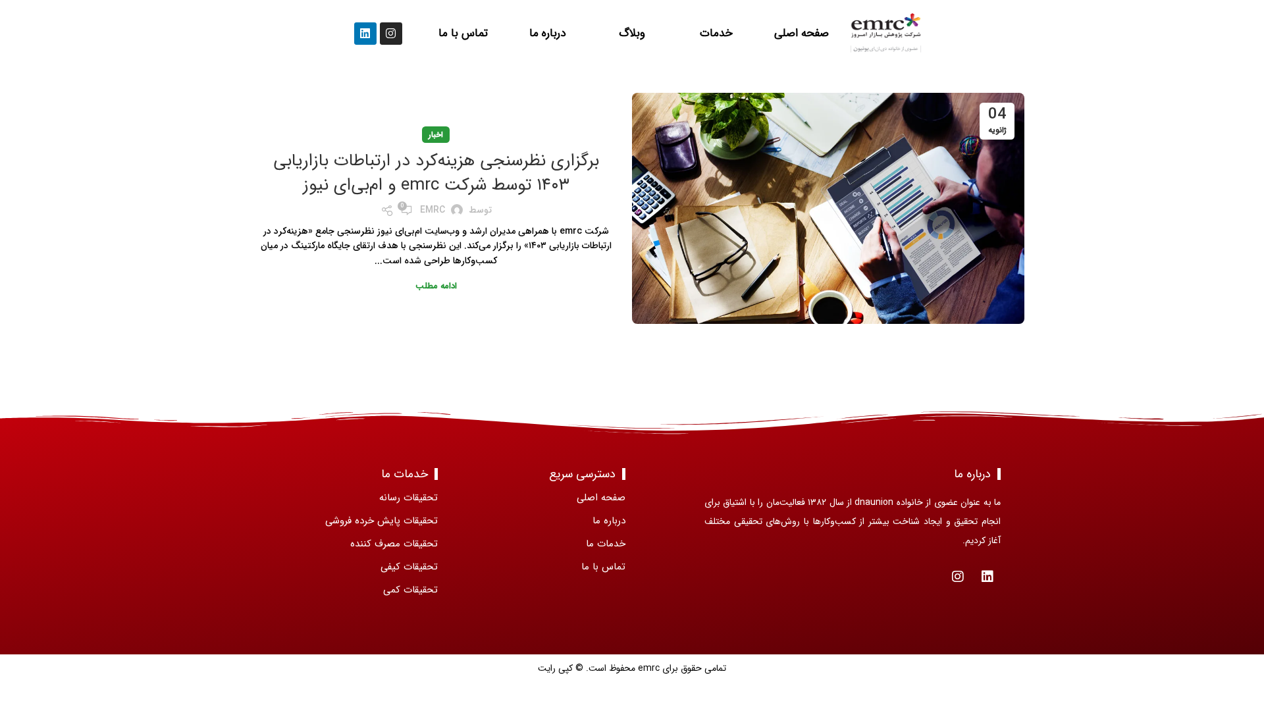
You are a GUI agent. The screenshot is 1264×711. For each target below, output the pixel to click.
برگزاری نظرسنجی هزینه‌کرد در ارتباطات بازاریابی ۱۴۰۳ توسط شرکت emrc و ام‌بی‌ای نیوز (436, 172)
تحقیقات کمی (410, 590)
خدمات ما (605, 544)
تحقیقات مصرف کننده (394, 544)
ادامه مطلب (436, 286)
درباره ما (547, 33)
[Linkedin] (365, 33)
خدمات (716, 33)
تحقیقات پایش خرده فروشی (381, 521)
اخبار (436, 134)
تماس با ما (462, 33)
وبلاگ (632, 33)
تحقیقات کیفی (409, 567)
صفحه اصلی (801, 33)
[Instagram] (391, 33)
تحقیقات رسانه (408, 498)
